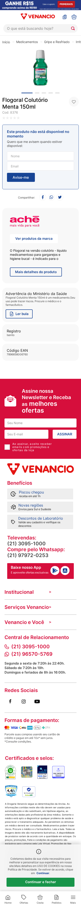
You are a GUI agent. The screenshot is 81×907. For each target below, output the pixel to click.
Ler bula (22, 314)
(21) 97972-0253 (27, 555)
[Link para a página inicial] (6, 42)
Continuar (42, 873)
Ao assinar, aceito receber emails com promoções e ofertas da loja (32, 447)
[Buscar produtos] (73, 28)
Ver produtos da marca (34, 238)
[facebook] (42, 197)
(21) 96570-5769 (31, 654)
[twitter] (59, 197)
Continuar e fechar (40, 882)
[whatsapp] (51, 197)
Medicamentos (27, 42)
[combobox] (40, 28)
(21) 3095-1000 (26, 543)
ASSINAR (64, 434)
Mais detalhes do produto (36, 272)
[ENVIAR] (21, 177)
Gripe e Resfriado (57, 42)
